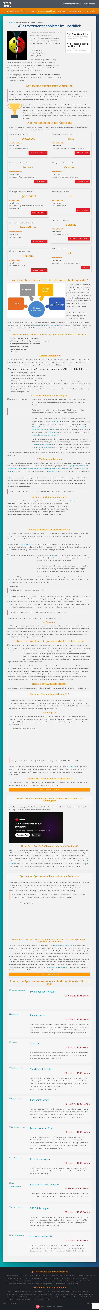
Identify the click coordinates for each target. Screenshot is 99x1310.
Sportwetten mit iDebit (46, 1294)
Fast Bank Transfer (50, 1291)
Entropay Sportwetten (35, 1291)
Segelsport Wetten (73, 1281)
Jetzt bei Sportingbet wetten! (49, 974)
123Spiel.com (11, 22)
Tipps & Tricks (89, 11)
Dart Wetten (80, 1275)
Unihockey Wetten (33, 1284)
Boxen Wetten (53, 1275)
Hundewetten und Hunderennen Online (76, 1278)
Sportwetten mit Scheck (62, 1294)
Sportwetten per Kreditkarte (16, 1297)
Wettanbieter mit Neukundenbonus (20, 11)
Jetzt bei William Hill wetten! (49, 789)
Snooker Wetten (85, 1281)
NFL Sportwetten (27, 1281)
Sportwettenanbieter (46, 11)
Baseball (42, 429)
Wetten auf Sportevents (46, 447)
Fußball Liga (54, 421)
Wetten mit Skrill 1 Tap (29, 1299)
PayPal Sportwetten (63, 1291)
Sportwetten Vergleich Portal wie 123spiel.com (50, 325)
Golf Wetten (47, 1278)
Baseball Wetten (25, 1275)
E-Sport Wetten (90, 1275)
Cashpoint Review (82, 181)
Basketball (52, 429)
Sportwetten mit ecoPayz (15, 1294)
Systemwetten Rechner (71, 4)
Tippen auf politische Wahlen (41, 444)
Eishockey (35, 429)
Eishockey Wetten (12, 1278)
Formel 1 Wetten (25, 1278)
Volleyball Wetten (60, 1284)
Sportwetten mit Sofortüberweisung (82, 1294)
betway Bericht (41, 181)
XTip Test (85, 267)
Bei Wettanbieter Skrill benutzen (17, 1291)
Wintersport (36, 427)
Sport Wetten (75, 11)
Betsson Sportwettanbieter (79, 239)
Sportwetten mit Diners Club (80, 1291)
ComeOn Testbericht (39, 270)
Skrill (83, 468)
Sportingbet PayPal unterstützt (56, 967)
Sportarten (72, 767)
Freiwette (54, 555)
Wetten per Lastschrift (45, 1299)
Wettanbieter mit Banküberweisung (37, 1297)
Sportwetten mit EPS (31, 1294)
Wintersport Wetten (73, 1284)
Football (83, 427)
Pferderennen (52, 432)
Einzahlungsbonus (25, 544)
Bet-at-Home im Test (39, 241)
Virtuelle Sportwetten (46, 1284)
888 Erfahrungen (82, 210)
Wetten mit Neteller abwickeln (72, 1297)
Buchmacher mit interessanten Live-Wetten (46, 435)
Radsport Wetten (50, 1281)
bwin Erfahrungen (82, 153)
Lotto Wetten (16, 1281)
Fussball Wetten (37, 1278)
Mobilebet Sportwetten (38, 153)
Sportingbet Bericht (39, 213)
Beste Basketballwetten (39, 1275)
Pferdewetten (39, 1281)
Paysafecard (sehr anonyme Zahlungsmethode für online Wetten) (48, 468)
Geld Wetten (62, 11)
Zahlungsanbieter (51, 471)
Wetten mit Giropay (56, 1297)
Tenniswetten (21, 1284)
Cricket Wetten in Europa (67, 1275)
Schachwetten (61, 1281)
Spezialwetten (11, 1284)
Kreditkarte (10, 471)
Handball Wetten (57, 1278)
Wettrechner (89, 4)
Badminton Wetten (13, 1275)
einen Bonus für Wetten (61, 945)
